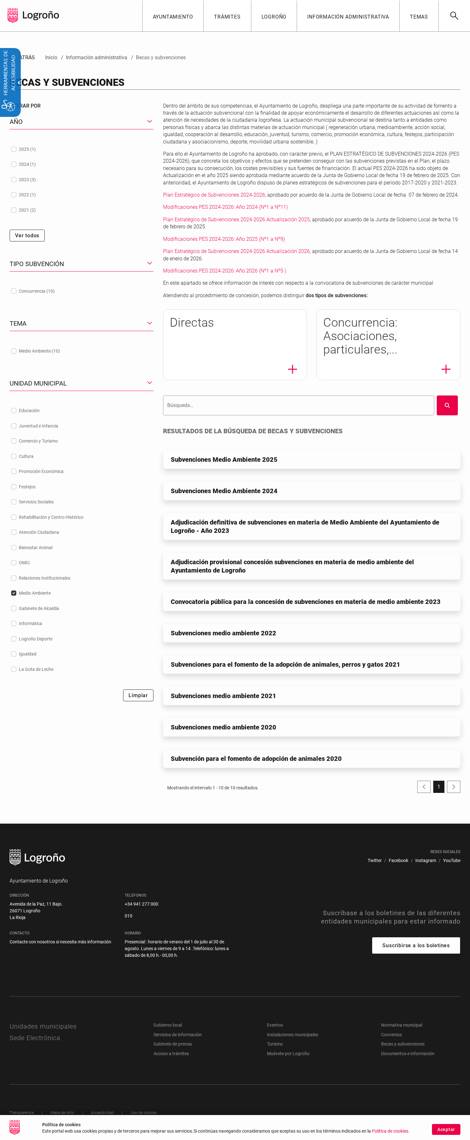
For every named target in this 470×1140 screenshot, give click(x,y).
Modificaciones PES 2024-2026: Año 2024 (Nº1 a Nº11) (225, 207)
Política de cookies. (391, 1131)
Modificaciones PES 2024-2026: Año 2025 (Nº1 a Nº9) (224, 239)
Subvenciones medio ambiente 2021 (223, 696)
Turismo (275, 1043)
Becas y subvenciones (403, 1043)
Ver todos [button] (27, 235)
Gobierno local (167, 1025)
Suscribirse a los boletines (416, 945)
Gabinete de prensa (172, 1043)
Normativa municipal (401, 1025)
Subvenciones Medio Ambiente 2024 (224, 491)
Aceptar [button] (446, 1129)
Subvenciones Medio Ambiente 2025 (224, 459)
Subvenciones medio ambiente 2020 (223, 727)
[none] (13, 15)
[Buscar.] (447, 405)
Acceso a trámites (171, 1053)
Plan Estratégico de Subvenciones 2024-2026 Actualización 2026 (236, 251)
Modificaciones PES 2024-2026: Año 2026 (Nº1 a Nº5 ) (224, 271)
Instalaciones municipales (292, 1034)
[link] (454, 15)
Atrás (22, 57)
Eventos (275, 1025)
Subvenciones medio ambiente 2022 (223, 633)
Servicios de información (177, 1034)
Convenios (391, 1034)
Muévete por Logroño (288, 1053)
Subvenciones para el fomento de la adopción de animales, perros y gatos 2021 (285, 664)
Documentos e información (408, 1053)
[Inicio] (41, 15)
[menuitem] (173, 15)
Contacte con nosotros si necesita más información (60, 941)
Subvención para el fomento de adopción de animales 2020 (256, 758)
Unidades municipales (43, 1026)
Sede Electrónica (35, 1038)
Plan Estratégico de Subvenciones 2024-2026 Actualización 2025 (236, 219)
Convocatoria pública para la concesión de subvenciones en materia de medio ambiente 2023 (306, 602)
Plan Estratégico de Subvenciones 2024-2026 (214, 195)
